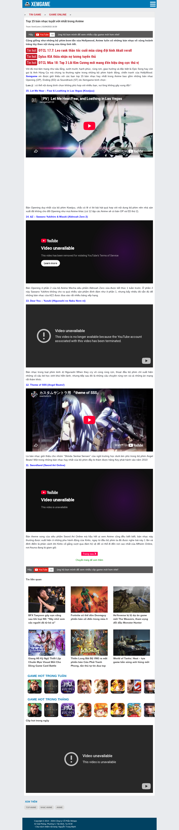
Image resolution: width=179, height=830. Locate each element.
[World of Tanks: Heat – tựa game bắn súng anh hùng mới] (131, 642)
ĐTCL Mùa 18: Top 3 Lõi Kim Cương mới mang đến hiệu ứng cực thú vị (88, 62)
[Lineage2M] (51, 686)
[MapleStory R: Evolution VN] (101, 710)
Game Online (57, 14)
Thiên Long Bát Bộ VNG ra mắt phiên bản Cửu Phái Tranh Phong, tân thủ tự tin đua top (89, 662)
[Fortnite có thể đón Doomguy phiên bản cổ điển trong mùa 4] (89, 599)
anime (60, 807)
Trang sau (89, 553)
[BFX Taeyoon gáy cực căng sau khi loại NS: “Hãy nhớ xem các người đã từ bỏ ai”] (46, 599)
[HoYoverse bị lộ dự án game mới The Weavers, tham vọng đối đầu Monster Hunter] (131, 599)
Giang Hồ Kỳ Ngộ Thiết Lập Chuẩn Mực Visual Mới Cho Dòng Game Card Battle (44, 662)
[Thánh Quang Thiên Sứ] (84, 686)
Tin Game (35, 14)
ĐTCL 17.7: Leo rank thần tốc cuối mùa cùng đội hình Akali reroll (85, 50)
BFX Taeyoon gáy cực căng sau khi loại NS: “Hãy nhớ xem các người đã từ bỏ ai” (46, 619)
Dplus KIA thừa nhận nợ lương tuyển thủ (67, 56)
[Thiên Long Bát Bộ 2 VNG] (134, 686)
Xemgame (31, 76)
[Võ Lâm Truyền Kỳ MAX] (151, 686)
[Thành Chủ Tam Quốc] (134, 710)
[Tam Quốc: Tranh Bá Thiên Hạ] (35, 686)
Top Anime (31, 807)
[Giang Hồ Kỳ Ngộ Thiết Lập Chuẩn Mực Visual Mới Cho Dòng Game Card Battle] (46, 642)
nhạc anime (46, 807)
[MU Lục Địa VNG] (68, 686)
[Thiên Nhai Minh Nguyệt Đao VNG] (101, 686)
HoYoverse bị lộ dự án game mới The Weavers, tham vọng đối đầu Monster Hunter (130, 619)
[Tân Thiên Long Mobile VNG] (118, 686)
